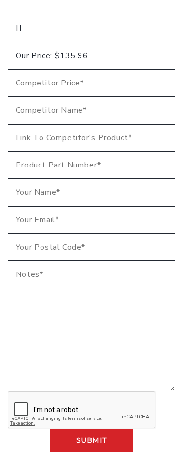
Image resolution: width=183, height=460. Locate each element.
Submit (91, 440)
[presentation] (82, 410)
